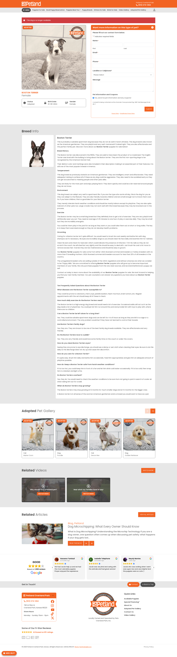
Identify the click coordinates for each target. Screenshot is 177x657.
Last (125, 48)
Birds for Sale (112, 10)
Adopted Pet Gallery (138, 10)
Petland (79, 523)
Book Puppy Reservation (55, 10)
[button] (153, 567)
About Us (128, 605)
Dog (59, 453)
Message (96, 80)
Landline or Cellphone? (102, 71)
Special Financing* (132, 602)
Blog (70, 523)
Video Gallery (124, 10)
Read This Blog (76, 543)
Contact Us (129, 612)
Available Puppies (131, 599)
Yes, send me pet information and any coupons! (112, 98)
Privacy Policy (149, 647)
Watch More (148, 470)
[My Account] (154, 10)
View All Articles (147, 514)
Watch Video (43, 494)
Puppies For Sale (38, 10)
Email (95, 52)
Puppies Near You (72, 10)
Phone (96, 61)
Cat (24, 453)
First (94, 48)
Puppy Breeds (87, 10)
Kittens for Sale (100, 10)
